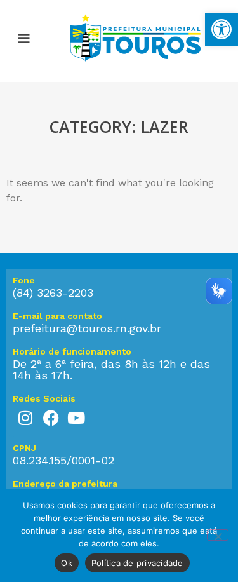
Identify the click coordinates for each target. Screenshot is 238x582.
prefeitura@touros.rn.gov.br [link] (87, 328)
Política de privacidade (137, 563)
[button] (24, 40)
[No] (217, 535)
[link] (221, 29)
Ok (66, 563)
